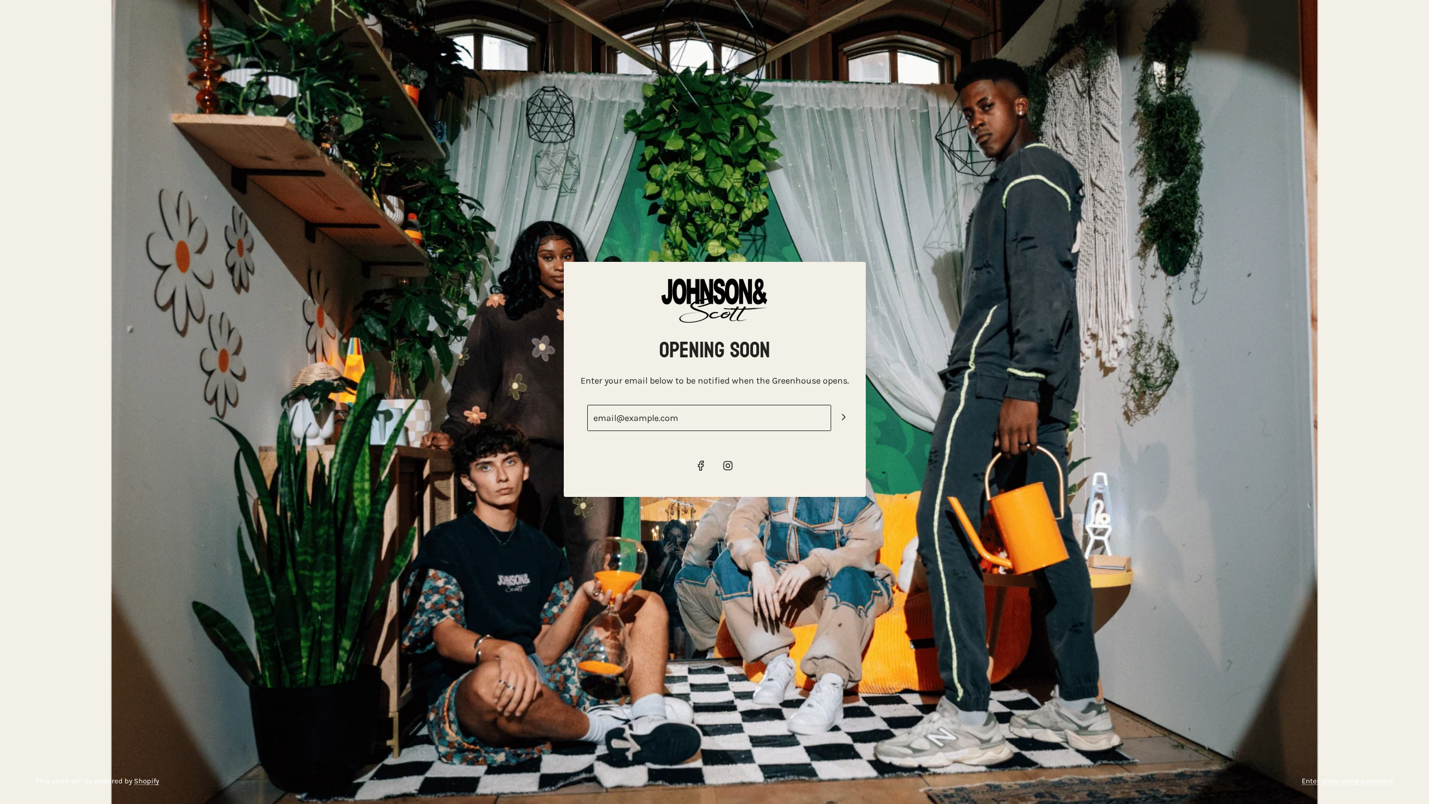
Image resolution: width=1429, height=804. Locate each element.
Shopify (146, 781)
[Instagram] (728, 465)
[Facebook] (701, 465)
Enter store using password (1347, 781)
